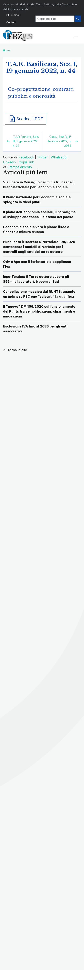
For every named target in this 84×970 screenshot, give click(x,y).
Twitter (42, 157)
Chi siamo (12, 15)
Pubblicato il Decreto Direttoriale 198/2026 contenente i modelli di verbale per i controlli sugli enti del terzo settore (39, 247)
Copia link (26, 162)
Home (6, 50)
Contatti (11, 22)
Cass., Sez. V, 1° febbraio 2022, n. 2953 (59, 141)
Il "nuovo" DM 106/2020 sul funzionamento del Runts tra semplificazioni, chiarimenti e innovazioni (39, 311)
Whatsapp (58, 157)
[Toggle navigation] (76, 38)
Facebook (26, 157)
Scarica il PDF (29, 118)
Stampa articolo (19, 167)
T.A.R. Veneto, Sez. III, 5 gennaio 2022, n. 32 (26, 141)
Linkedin (9, 162)
